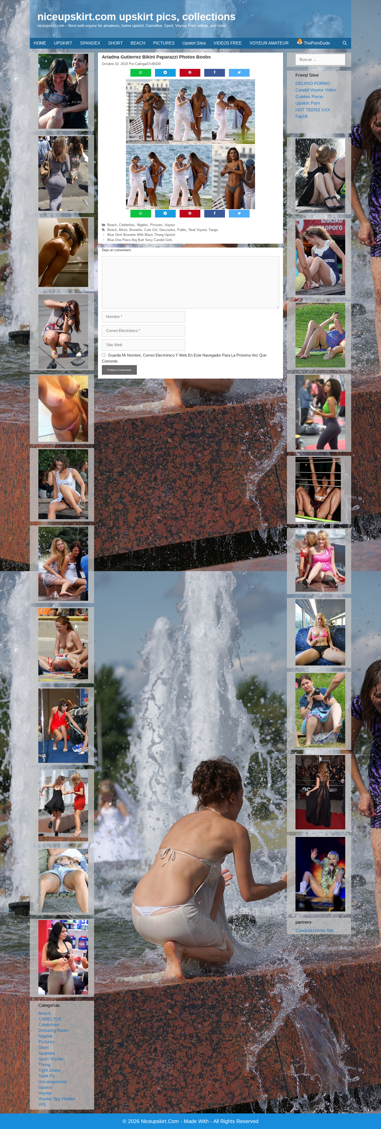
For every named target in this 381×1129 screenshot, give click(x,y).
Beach (112, 225)
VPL (42, 1104)
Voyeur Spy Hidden (56, 1098)
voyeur (170, 225)
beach (112, 230)
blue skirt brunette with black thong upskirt (141, 235)
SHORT (115, 43)
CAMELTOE (50, 1019)
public (182, 230)
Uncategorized (52, 1081)
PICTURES (164, 43)
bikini (123, 230)
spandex (46, 1053)
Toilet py (46, 1076)
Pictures (156, 225)
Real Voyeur (198, 230)
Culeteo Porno (309, 96)
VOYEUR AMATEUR (269, 43)
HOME (40, 43)
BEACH (138, 43)
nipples (142, 225)
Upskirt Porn (307, 103)
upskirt (45, 1087)
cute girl (150, 230)
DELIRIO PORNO (312, 83)
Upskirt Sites (194, 43)
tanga (213, 230)
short (43, 1047)
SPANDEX (90, 43)
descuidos (167, 230)
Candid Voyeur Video (315, 90)
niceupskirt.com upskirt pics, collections (136, 16)
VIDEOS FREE (228, 43)
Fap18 (301, 116)
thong (44, 1064)
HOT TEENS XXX (312, 109)
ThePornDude (316, 43)
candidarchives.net (314, 930)
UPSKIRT (63, 43)
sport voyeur (51, 1058)
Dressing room (53, 1030)
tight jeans (49, 1070)
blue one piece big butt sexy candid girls (139, 240)
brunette (135, 230)
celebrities (127, 225)
